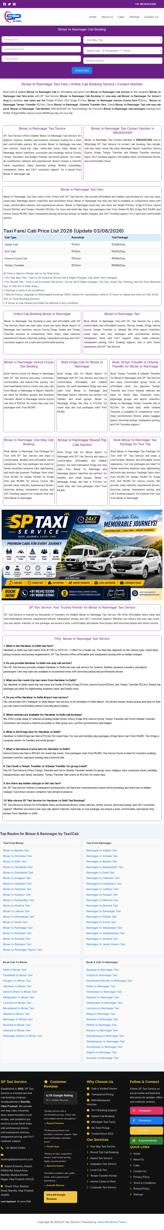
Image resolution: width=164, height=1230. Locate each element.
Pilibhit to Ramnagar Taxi (101, 1024)
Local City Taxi (98, 1170)
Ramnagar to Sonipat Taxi (102, 938)
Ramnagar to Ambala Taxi (102, 856)
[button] (145, 4)
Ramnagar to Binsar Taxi (18, 1019)
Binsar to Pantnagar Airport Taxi (22, 949)
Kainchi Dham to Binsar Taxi (20, 991)
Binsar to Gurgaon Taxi (17, 878)
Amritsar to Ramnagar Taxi (102, 1058)
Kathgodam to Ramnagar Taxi (104, 1002)
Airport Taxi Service (101, 1158)
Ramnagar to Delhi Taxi (100, 872)
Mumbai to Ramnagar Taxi (102, 1019)
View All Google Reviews (55, 1196)
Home (92, 16)
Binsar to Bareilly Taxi (16, 850)
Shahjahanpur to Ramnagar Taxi (105, 1041)
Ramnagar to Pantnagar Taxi (103, 911)
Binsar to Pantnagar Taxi (18, 927)
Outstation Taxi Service (103, 1164)
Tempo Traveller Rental (103, 1175)
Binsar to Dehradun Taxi (17, 856)
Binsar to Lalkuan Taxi (16, 911)
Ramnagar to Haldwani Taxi (103, 878)
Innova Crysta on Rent (103, 1181)
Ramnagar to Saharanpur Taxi (104, 927)
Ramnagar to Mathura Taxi (102, 900)
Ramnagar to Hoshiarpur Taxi (104, 883)
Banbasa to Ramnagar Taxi (102, 969)
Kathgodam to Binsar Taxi (18, 997)
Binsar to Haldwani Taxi (17, 883)
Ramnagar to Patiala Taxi (101, 916)
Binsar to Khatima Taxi (16, 905)
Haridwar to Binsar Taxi (17, 986)
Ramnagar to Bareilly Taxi (101, 861)
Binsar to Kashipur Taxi (17, 894)
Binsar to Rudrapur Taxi (17, 944)
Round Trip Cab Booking (104, 1152)
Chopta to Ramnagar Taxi (101, 975)
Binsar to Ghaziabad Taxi (18, 872)
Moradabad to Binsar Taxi (18, 1008)
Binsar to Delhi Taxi (14, 861)
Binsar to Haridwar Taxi (17, 889)
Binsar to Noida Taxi (15, 922)
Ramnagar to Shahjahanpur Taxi (105, 933)
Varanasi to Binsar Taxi (17, 1030)
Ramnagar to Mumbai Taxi (102, 905)
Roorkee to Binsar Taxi (16, 1024)
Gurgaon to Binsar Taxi (17, 980)
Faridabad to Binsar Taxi (18, 975)
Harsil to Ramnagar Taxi (100, 986)
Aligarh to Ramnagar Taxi (101, 1052)
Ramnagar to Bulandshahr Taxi (104, 867)
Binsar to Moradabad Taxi (18, 916)
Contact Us (151, 16)
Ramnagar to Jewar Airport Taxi (105, 944)
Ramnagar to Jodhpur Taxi (102, 889)
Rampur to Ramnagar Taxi (102, 1030)
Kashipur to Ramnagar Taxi (102, 997)
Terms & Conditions (144, 1183)
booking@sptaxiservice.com (17, 1159)
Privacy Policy (141, 1177)
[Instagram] (14, 4)
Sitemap (134, 16)
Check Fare (82, 70)
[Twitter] (9, 4)
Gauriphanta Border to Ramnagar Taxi (109, 980)
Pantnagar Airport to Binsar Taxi (22, 1035)
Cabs (121, 16)
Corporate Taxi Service (103, 1187)
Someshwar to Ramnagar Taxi (104, 1046)
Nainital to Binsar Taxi (16, 1013)
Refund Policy (141, 1188)
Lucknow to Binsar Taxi (17, 1002)
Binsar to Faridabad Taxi (18, 867)
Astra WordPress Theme (112, 1222)
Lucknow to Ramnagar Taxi (102, 1008)
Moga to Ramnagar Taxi (100, 1013)
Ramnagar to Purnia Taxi (101, 922)
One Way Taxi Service (102, 1146)
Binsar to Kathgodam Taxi (18, 900)
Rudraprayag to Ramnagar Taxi (105, 1035)
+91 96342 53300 (15, 1148)
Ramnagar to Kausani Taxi (102, 894)
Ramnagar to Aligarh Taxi (101, 850)
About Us (107, 16)
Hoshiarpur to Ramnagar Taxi (104, 991)
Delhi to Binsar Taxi (14, 969)
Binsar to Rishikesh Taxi (17, 933)
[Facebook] (4, 4)
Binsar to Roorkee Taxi (16, 938)
